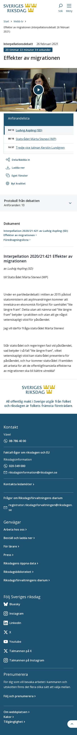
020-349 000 (17, 466)
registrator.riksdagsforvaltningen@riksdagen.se (41, 507)
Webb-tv (18, 21)
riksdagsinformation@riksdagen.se (33, 472)
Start (6, 21)
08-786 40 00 (17, 441)
